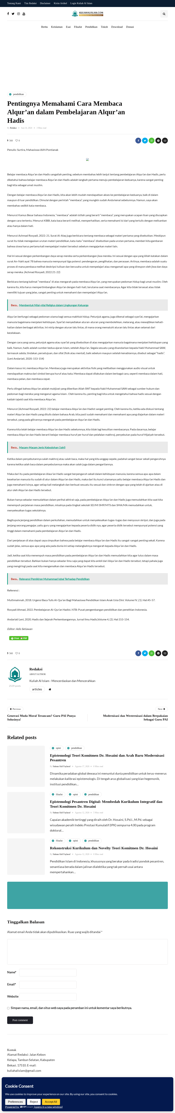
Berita (44, 26)
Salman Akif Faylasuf (61, 766)
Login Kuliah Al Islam (81, 3)
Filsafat (78, 26)
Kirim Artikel (60, 3)
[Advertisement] (87, 60)
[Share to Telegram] (158, 140)
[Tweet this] (145, 140)
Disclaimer (45, 3)
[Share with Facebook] (138, 140)
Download (117, 26)
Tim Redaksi (30, 3)
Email (11, 984)
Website (12, 996)
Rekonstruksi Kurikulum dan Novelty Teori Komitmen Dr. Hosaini (104, 848)
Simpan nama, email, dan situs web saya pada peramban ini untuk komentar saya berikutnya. (71, 1008)
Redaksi (13, 128)
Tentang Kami (14, 3)
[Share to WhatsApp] (151, 140)
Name (11, 972)
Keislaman (57, 26)
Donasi (130, 26)
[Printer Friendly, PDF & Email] (18, 638)
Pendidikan (91, 26)
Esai (68, 26)
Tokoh (104, 26)
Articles (37, 689)
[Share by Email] (165, 140)
